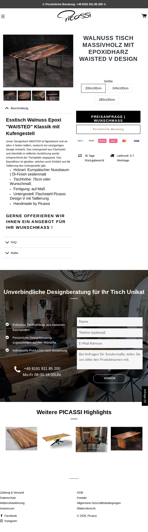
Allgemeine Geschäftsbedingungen (99, 503)
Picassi (92, 515)
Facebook (10, 515)
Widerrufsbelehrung (12, 503)
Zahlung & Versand (12, 492)
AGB (80, 492)
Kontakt (82, 497)
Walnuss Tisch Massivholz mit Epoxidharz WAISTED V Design (108, 48)
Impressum (7, 508)
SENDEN (109, 378)
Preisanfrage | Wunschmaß (108, 119)
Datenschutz (8, 497)
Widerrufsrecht (86, 508)
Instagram (10, 521)
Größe (108, 81)
